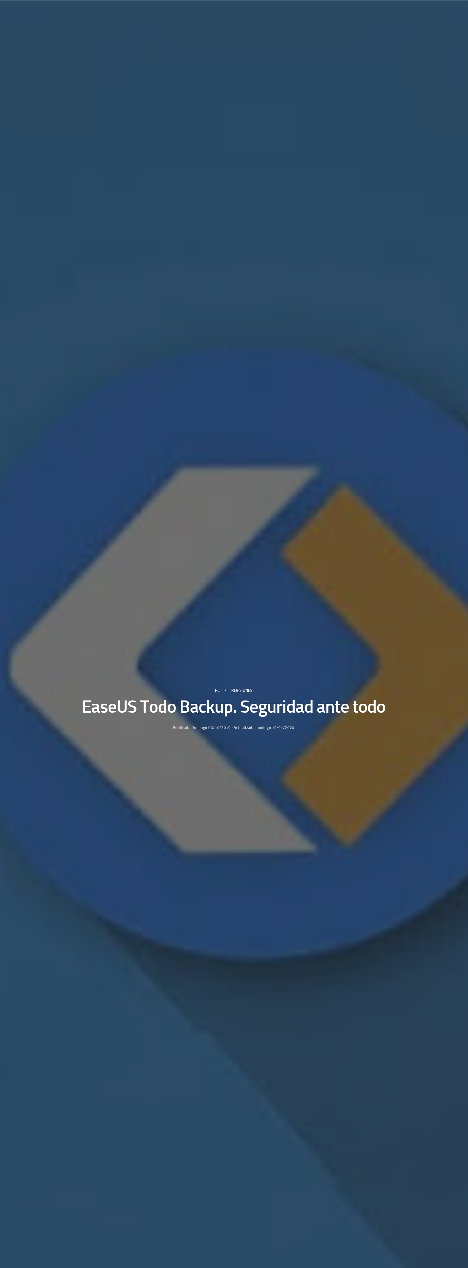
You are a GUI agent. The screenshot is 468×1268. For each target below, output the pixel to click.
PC (217, 690)
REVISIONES (241, 690)
